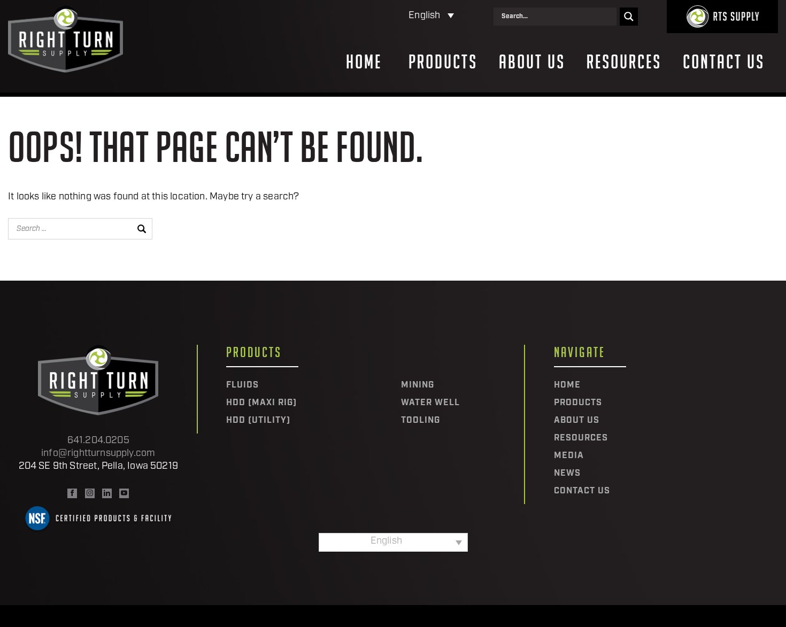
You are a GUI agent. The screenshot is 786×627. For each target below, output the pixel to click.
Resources (624, 62)
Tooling (420, 420)
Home (364, 62)
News (567, 473)
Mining (417, 385)
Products (443, 62)
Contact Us (724, 62)
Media (569, 456)
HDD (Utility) (258, 420)
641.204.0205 (98, 441)
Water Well (430, 403)
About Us (532, 62)
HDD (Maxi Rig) (261, 403)
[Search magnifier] (629, 16)
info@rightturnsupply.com (98, 454)
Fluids (242, 385)
